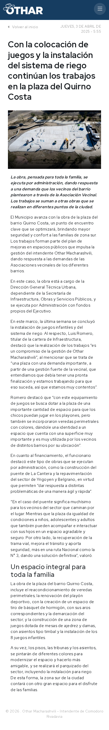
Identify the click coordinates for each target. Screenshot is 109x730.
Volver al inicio (24, 26)
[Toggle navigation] (100, 9)
